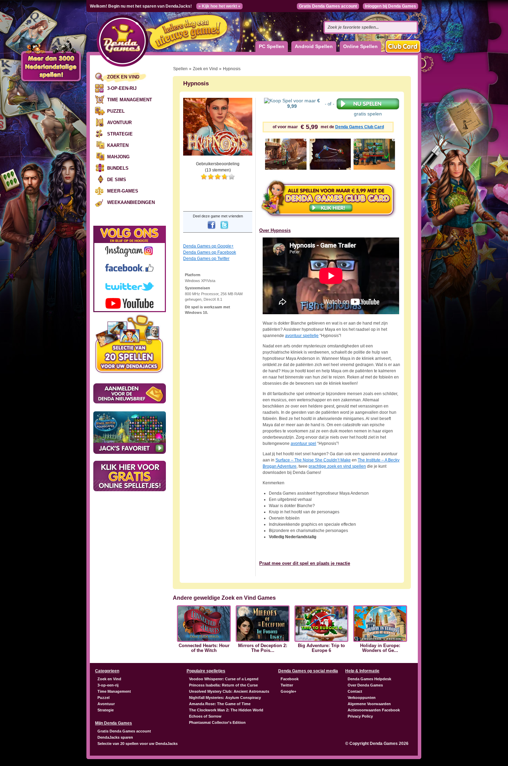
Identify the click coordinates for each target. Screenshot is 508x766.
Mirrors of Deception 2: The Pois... (262, 648)
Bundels (118, 168)
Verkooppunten (362, 697)
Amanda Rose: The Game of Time (220, 704)
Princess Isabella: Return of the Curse (223, 685)
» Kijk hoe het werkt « (219, 6)
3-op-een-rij (122, 88)
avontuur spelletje (302, 335)
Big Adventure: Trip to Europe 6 (321, 648)
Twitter (287, 685)
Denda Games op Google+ (208, 246)
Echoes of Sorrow (205, 716)
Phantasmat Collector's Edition (217, 722)
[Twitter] (224, 229)
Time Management (129, 99)
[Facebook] (211, 229)
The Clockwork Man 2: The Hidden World (226, 710)
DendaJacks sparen (115, 737)
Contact (355, 691)
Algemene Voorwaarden (369, 704)
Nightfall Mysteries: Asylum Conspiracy (225, 697)
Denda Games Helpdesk (369, 679)
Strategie (120, 134)
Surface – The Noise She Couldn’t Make (313, 460)
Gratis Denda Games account (328, 6)
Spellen (180, 68)
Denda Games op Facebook (209, 252)
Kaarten (118, 145)
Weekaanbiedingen (131, 202)
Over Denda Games (365, 685)
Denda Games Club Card (359, 126)
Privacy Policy (360, 716)
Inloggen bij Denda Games (390, 6)
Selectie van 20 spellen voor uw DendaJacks (137, 743)
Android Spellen (314, 46)
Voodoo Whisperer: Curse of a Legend (223, 679)
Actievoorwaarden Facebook (374, 710)
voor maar (303, 103)
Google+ (288, 691)
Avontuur (119, 122)
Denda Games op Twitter (206, 258)
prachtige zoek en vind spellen (337, 466)
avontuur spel (303, 443)
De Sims (116, 179)
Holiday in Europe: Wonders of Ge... (380, 648)
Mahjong (118, 156)
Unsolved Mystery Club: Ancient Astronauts (229, 691)
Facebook (290, 679)
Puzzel (116, 111)
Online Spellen (360, 46)
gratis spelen (368, 113)
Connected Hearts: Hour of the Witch (204, 648)
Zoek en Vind (123, 77)
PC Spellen (271, 46)
